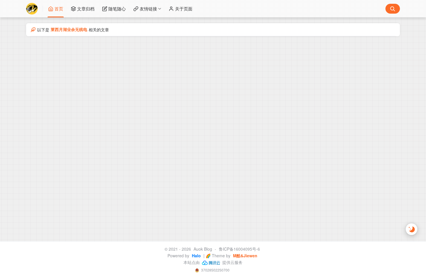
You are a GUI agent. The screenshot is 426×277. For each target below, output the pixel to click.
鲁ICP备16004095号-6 (239, 249)
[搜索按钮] (392, 9)
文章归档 (85, 9)
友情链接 (148, 9)
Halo (196, 255)
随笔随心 (117, 9)
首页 (58, 9)
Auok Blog (202, 249)
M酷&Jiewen (244, 255)
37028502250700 (215, 269)
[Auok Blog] (34, 8)
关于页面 (183, 9)
